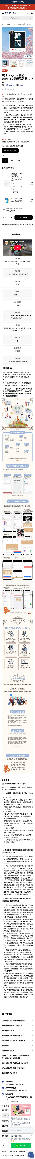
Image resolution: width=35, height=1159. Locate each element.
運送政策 (26, 142)
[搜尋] (31, 18)
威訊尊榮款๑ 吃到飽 (10, 151)
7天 (19, 160)
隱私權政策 (13, 1151)
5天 (12, 160)
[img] (8, 89)
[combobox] (17, 18)
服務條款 (4, 1151)
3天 (5, 160)
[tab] (16, 235)
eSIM (21, 85)
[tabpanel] (17, 621)
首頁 (3, 24)
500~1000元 (11, 24)
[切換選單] (3, 13)
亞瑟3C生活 (11, 1155)
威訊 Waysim (9, 85)
